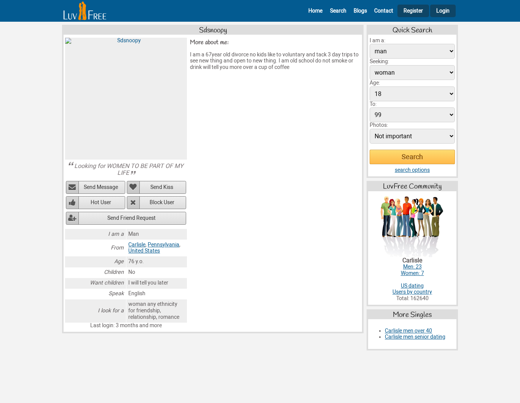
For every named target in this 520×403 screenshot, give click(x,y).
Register (413, 11)
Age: (375, 83)
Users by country (412, 292)
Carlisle (136, 244)
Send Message (101, 187)
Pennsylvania (163, 244)
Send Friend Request (131, 218)
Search (338, 11)
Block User (162, 202)
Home (315, 11)
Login (443, 11)
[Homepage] (85, 11)
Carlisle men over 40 (408, 331)
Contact (383, 11)
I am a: (377, 40)
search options (412, 170)
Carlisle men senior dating (415, 337)
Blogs (360, 11)
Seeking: (379, 61)
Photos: (379, 125)
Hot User (101, 202)
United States (144, 251)
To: (373, 104)
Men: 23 (412, 267)
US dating (412, 286)
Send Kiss (161, 187)
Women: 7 (412, 273)
